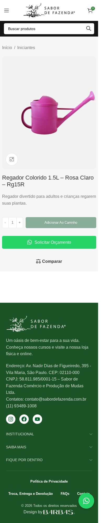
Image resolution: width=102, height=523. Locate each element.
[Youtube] (37, 419)
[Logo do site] (49, 10)
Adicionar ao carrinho (60, 222)
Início (7, 47)
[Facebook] (24, 419)
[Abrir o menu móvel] (6, 10)
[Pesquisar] (88, 28)
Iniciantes (26, 47)
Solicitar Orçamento (53, 242)
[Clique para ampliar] (12, 159)
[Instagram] (10, 419)
